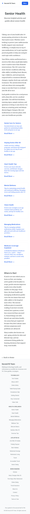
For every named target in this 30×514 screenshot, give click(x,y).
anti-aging (8, 335)
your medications (8, 50)
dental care (8, 318)
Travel (15, 458)
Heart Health (15, 413)
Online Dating (15, 482)
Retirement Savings (15, 451)
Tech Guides (15, 378)
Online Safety (15, 385)
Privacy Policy (15, 495)
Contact (15, 492)
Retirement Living (15, 454)
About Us (15, 489)
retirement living (10, 340)
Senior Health (15, 409)
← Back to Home (8, 357)
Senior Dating (15, 464)
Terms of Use (15, 499)
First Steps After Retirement (15, 479)
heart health (15, 292)
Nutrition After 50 (15, 430)
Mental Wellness (15, 416)
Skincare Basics (15, 426)
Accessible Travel (15, 461)
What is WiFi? (15, 382)
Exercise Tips (15, 433)
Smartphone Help (15, 392)
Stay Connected (15, 399)
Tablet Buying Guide (15, 388)
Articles (15, 472)
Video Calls (15, 402)
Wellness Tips (15, 423)
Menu (25, 3)
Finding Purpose (15, 444)
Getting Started (15, 395)
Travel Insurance (15, 485)
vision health (19, 318)
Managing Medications (15, 420)
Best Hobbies (15, 447)
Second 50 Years (8, 3)
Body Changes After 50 (15, 475)
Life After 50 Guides (15, 441)
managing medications (12, 295)
